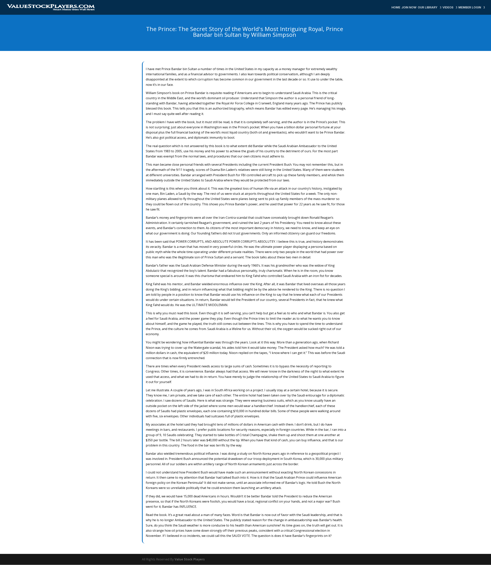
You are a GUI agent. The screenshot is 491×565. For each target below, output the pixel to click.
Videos (447, 7)
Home (395, 7)
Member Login (469, 7)
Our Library (427, 7)
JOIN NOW (409, 7)
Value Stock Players (190, 559)
